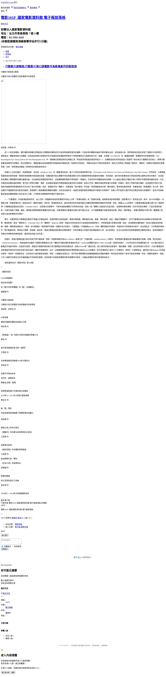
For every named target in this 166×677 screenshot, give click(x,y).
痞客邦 (14, 518)
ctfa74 (3, 505)
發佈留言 (5, 549)
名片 (7, 57)
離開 (13, 672)
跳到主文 (4, 24)
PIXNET (66, 645)
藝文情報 (19, 47)
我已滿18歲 (5, 672)
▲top (3, 531)
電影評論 (18, 524)
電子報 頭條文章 (21, 527)
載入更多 (5, 535)
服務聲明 (104, 645)
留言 (19, 518)
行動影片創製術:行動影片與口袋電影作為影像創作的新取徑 (41, 66)
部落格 (8, 54)
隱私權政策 (95, 645)
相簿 (7, 51)
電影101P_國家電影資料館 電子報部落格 (33, 17)
